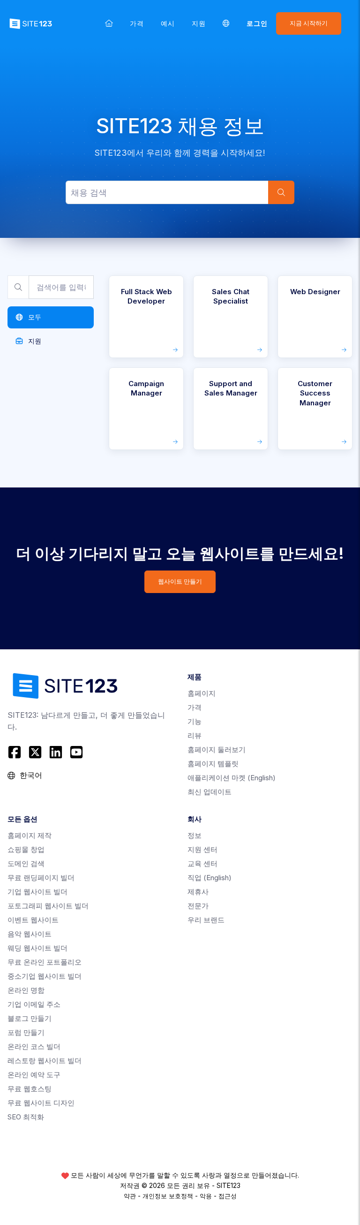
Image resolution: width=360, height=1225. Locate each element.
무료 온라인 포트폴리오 (45, 962)
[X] (35, 752)
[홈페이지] (109, 23)
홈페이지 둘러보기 (217, 749)
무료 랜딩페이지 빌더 (41, 877)
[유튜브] (76, 752)
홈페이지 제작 (30, 835)
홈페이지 (202, 693)
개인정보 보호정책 (167, 1196)
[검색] (281, 192)
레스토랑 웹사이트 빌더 (45, 1060)
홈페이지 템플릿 (213, 763)
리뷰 (195, 735)
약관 (130, 1196)
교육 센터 (203, 863)
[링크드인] (55, 752)
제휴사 (198, 891)
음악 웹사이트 (30, 933)
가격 (137, 23)
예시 (168, 23)
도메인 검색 (26, 863)
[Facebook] (16, 752)
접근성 (227, 1196)
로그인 (257, 23)
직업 (210, 877)
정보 (195, 835)
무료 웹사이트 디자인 (41, 1102)
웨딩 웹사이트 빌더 (38, 947)
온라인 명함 (26, 990)
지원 (199, 23)
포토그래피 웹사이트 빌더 (48, 905)
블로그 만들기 (30, 1018)
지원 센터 (203, 849)
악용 (206, 1196)
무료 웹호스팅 (30, 1088)
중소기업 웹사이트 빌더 (45, 976)
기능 (195, 721)
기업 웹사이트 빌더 (38, 891)
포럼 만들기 (26, 1032)
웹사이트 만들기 (180, 581)
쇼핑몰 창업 (26, 849)
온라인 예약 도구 (34, 1074)
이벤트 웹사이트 (33, 919)
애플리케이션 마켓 (232, 777)
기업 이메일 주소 (34, 1004)
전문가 (198, 905)
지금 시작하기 (309, 23)
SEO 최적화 (26, 1116)
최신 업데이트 (210, 791)
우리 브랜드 (206, 919)
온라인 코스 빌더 (34, 1046)
